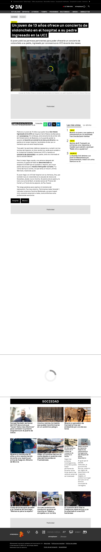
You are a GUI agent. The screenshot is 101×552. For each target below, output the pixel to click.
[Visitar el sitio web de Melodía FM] (85, 532)
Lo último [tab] (87, 125)
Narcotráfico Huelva (49, 1)
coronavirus (24, 136)
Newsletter (85, 12)
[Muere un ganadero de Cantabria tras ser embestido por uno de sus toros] (77, 414)
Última (68, 6)
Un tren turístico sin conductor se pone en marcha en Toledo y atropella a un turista (46, 510)
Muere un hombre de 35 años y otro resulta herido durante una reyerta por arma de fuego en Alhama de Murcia (21, 458)
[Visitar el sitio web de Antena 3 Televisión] (30, 532)
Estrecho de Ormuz (87, 1)
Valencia (73, 153)
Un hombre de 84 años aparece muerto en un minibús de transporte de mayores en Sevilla (69, 451)
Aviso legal (47, 543)
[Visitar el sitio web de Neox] (44, 532)
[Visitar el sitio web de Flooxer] (63, 536)
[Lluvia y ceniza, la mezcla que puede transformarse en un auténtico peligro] (50, 414)
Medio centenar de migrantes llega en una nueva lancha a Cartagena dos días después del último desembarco (83, 452)
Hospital (15, 201)
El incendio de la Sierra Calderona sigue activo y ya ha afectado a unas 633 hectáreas (76, 510)
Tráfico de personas (37, 1)
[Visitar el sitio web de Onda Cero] (71, 532)
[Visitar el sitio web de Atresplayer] (54, 536)
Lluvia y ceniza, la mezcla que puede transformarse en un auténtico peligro (48, 425)
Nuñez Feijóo (27, 1)
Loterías (34, 12)
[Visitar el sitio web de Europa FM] (78, 532)
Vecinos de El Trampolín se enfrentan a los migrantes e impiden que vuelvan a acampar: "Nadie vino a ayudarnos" (82, 146)
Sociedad (50, 401)
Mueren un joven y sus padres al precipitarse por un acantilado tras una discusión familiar (82, 134)
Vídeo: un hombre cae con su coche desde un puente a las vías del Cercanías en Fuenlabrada (49, 457)
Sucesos (22, 17)
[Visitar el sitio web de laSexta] (37, 532)
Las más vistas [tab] (74, 125)
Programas (54, 12)
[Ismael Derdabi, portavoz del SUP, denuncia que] (23, 414)
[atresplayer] (80, 7)
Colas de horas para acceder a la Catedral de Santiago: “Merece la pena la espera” (22, 509)
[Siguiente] (89, 1)
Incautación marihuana (62, 1)
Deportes (25, 12)
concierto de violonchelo (26, 154)
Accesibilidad (63, 547)
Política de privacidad (58, 543)
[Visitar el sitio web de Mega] (57, 532)
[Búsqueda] (89, 7)
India (72, 130)
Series (75, 12)
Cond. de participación (51, 547)
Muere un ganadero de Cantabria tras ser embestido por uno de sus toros (75, 426)
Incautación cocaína (75, 1)
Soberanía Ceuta (18, 1)
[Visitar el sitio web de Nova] (50, 532)
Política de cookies (71, 543)
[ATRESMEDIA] (17, 534)
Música (25, 201)
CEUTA (72, 141)
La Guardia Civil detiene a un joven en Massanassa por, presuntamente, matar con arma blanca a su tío (82, 158)
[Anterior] (11, 1)
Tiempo (44, 12)
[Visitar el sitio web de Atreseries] (64, 532)
